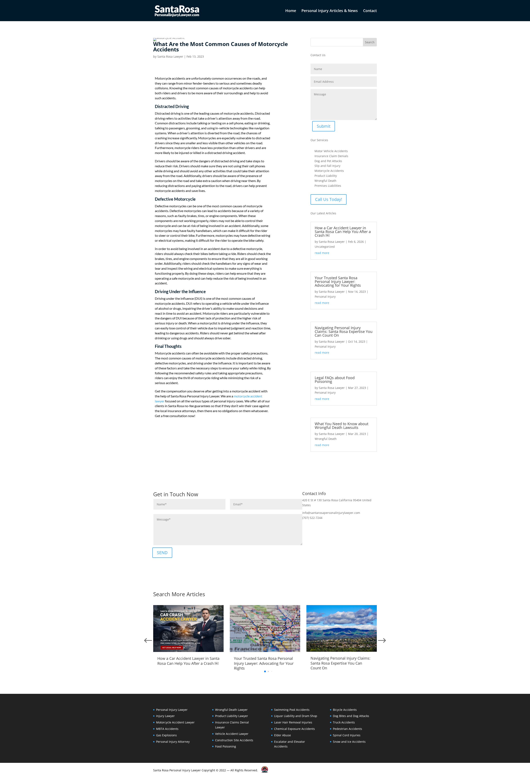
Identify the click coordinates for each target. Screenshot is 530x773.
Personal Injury (325, 297)
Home (290, 11)
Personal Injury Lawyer (172, 710)
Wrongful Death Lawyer (231, 710)
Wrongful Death (326, 439)
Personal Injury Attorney (173, 742)
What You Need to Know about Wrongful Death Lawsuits (341, 425)
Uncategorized (325, 247)
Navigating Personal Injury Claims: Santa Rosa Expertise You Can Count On (343, 331)
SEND (162, 552)
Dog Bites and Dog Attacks (351, 716)
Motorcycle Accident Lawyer (175, 722)
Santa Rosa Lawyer (170, 56)
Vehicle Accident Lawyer (231, 734)
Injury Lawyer (165, 716)
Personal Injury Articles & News (329, 11)
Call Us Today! (328, 199)
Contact (370, 11)
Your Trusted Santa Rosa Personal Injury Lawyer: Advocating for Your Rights (338, 281)
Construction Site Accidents (234, 740)
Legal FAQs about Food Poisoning (335, 379)
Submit (323, 126)
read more (322, 253)
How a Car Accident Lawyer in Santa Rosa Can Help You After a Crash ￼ (343, 231)
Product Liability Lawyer (231, 716)
